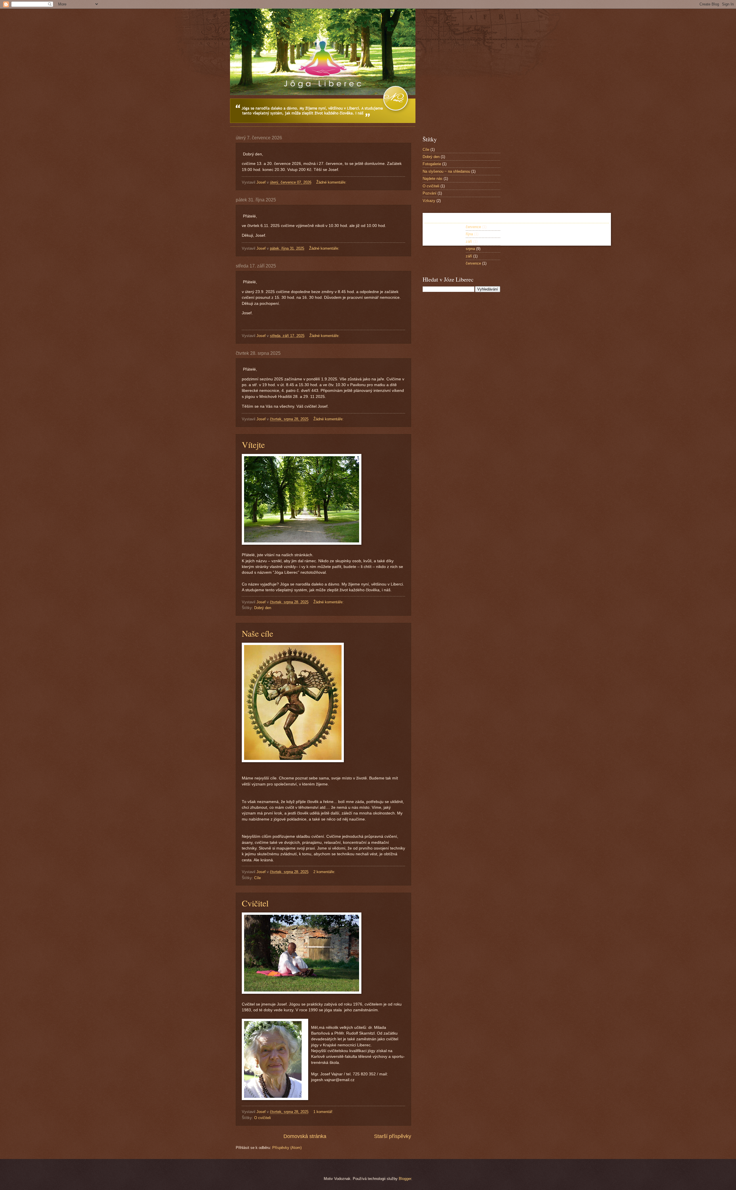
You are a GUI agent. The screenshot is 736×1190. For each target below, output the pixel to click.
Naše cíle (257, 633)
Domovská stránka (304, 1136)
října (469, 234)
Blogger (405, 1178)
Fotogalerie (432, 164)
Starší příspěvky (392, 1136)
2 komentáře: (324, 872)
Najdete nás (432, 178)
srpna (470, 249)
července (473, 227)
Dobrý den (262, 608)
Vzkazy (429, 201)
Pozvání (429, 193)
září (469, 241)
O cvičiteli (262, 1118)
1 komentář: (323, 1112)
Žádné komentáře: (332, 182)
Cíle (257, 878)
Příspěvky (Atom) (287, 1147)
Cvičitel (255, 903)
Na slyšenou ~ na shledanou (446, 171)
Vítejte (253, 444)
